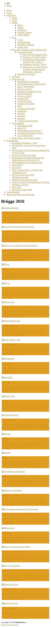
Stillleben (16, 77)
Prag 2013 (16, 167)
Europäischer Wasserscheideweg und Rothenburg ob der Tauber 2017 (28, 159)
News (9, 13)
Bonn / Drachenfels (25, 86)
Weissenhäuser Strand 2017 (29, 131)
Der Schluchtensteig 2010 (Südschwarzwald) (23, 176)
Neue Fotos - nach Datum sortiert (26, 138)
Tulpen (20, 27)
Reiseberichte (12, 140)
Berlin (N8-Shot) (24, 94)
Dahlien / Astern (24, 32)
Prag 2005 (16, 187)
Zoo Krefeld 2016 (25, 136)
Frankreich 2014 (24, 101)
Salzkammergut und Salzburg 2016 (27, 163)
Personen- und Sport (26, 74)
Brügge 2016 (23, 99)
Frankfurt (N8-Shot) (26, 104)
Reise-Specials (18, 79)
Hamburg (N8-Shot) (26, 109)
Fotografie (11, 15)
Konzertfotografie (25, 52)
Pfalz (19, 106)
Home (9, 10)
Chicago (21, 113)
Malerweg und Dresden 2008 (24, 180)
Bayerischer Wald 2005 (22, 190)
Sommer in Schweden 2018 (24, 155)
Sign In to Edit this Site (9, 625)
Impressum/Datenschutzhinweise (21, 194)
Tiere (14, 37)
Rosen (20, 25)
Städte (14, 18)
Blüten (15, 23)
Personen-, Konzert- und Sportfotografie (29, 50)
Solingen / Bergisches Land (29, 91)
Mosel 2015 (17, 165)
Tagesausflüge (18, 123)
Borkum (20, 118)
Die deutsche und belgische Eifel (31, 84)
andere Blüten (23, 35)
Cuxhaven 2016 (24, 96)
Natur (14, 20)
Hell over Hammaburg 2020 (35, 54)
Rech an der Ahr (24, 89)
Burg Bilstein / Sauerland (28, 81)
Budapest (21, 116)
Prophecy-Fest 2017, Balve (34, 64)
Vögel (20, 40)
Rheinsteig (22, 111)
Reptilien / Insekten (25, 45)
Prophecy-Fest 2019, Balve (34, 57)
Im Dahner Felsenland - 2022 (24, 143)
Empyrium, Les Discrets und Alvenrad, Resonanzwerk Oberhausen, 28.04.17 (35, 69)
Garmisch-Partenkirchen (27, 121)
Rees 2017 (22, 128)
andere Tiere (22, 47)
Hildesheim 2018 (24, 126)
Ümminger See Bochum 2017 (30, 133)
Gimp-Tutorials (13, 192)
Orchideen (21, 30)
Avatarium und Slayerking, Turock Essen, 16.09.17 (34, 60)
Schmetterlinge (23, 42)
